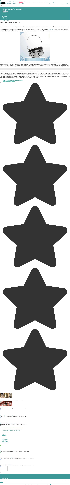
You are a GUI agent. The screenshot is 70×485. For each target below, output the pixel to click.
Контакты (4, 10)
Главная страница (2, 20)
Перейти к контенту (3, 0)
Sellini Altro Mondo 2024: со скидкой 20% (8, 8)
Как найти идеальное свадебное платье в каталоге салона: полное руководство (11, 423)
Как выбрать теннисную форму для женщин (9, 81)
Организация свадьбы (5, 11)
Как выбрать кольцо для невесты (5, 407)
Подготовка (4, 12)
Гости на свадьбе (4, 15)
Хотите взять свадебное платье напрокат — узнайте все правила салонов (10, 450)
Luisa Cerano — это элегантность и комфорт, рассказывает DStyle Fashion (13, 80)
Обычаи (3, 438)
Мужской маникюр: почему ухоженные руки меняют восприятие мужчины (12, 429)
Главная (3, 474)
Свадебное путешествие (5, 19)
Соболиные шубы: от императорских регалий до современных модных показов (11, 415)
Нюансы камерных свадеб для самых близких (6, 464)
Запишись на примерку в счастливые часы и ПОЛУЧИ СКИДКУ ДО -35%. (13, 9)
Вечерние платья (4, 434)
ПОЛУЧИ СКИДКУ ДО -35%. (5, 478)
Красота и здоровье (4, 18)
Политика (3, 476)
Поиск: (1, 5)
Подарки (3, 14)
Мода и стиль (7, 20)
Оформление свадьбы (5, 441)
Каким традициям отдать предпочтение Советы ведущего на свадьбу (9, 457)
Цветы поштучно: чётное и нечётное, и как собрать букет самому (11, 430)
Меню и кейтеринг (4, 16)
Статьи (3, 17)
